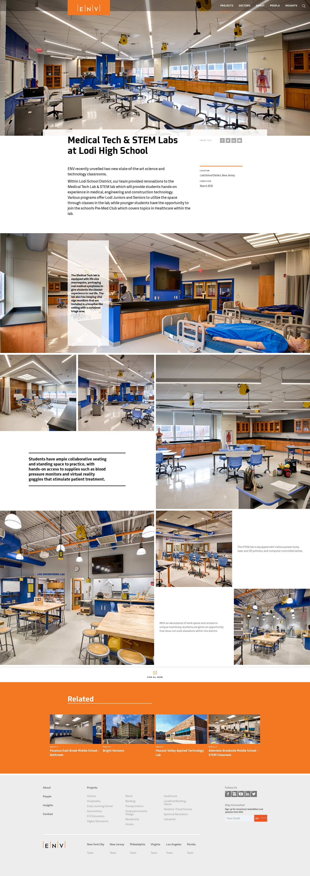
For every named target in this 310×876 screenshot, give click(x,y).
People (275, 5)
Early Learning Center (100, 806)
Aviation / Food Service (178, 809)
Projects (226, 5)
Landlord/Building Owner (175, 803)
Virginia (155, 844)
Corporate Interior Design (136, 813)
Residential (132, 819)
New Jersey (117, 844)
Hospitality (93, 801)
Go (257, 818)
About (260, 5)
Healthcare (170, 796)
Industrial (169, 819)
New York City (95, 844)
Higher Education (97, 821)
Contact (48, 814)
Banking (130, 801)
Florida (191, 844)
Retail (128, 796)
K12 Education (96, 816)
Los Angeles (173, 844)
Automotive (94, 811)
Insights (291, 5)
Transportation (134, 806)
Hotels (129, 824)
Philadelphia (137, 844)
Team (90, 852)
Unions (91, 796)
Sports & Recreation (176, 814)
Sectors (244, 5)
